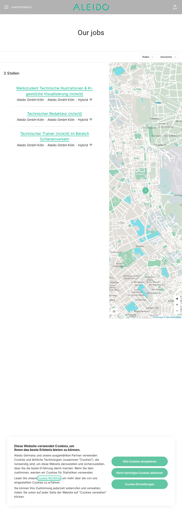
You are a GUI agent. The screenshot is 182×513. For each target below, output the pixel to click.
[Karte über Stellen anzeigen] (114, 311)
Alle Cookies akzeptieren (140, 461)
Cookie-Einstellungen (139, 484)
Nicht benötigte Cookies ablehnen (139, 473)
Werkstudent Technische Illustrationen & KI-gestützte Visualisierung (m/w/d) (54, 91)
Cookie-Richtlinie (49, 478)
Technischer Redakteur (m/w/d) (54, 113)
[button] (175, 7)
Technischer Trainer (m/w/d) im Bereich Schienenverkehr (54, 136)
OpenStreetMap (173, 317)
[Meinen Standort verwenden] (177, 299)
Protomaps (158, 317)
